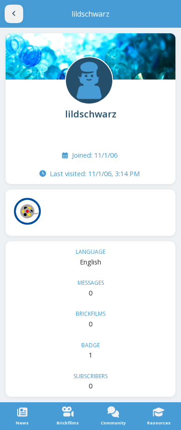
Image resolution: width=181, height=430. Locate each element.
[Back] (14, 14)
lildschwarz (90, 114)
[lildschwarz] (88, 79)
